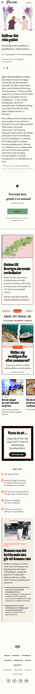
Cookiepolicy (28, 670)
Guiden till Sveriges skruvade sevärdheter (17, 268)
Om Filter (7, 655)
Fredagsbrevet (19, 320)
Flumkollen (28, 320)
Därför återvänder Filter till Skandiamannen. (17, 610)
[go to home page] (12, 2)
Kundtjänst (17, 665)
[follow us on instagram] (20, 681)
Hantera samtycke (17, 674)
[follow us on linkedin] (26, 681)
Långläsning (6, 311)
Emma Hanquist (27, 54)
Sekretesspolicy (7, 670)
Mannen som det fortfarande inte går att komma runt (17, 554)
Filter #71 (19, 59)
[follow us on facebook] (14, 681)
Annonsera (8, 660)
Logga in (29, 2)
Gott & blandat (8, 320)
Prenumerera (26, 655)
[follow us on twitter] (8, 681)
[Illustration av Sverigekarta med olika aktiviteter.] (17, 246)
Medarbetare (18, 660)
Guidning (29, 311)
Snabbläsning (17, 311)
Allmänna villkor (18, 670)
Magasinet (16, 655)
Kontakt (28, 660)
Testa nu (17, 211)
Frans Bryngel (9, 54)
